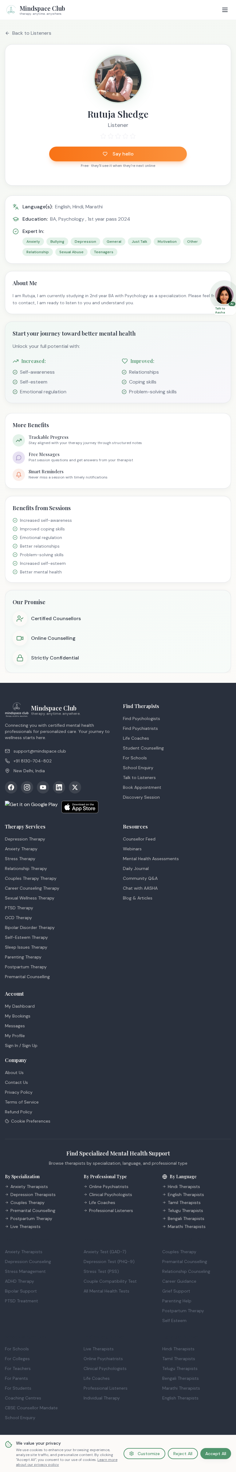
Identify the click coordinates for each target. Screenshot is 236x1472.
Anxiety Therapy (21, 849)
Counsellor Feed (139, 839)
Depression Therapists (33, 1194)
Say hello (123, 154)
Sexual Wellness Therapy (29, 898)
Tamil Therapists (184, 1202)
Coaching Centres (23, 1398)
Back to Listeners (31, 33)
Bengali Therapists (186, 1218)
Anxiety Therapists (29, 1186)
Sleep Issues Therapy (26, 947)
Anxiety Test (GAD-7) (105, 1251)
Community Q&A (140, 878)
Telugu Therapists (185, 1210)
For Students (18, 1388)
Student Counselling (143, 748)
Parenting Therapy (23, 957)
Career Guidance (179, 1281)
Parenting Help (176, 1301)
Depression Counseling (28, 1261)
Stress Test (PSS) (101, 1271)
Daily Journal (136, 868)
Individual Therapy (102, 1398)
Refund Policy (18, 1112)
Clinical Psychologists (110, 1194)
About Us (14, 1072)
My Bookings (17, 1016)
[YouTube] (43, 787)
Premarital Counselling (27, 976)
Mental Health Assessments (151, 858)
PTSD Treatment (21, 1301)
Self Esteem (174, 1320)
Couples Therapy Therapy (31, 878)
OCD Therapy (18, 917)
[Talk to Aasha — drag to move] (224, 295)
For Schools (135, 758)
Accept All (215, 1453)
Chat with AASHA (140, 888)
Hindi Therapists (184, 1186)
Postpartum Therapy (26, 967)
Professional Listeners (111, 1210)
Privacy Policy (19, 1092)
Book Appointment (142, 787)
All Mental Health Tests (106, 1291)
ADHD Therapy (19, 1281)
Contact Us (16, 1082)
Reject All (182, 1453)
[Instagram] (27, 787)
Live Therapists (25, 1226)
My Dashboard (20, 1006)
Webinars (132, 849)
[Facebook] (11, 787)
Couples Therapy (27, 1202)
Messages (15, 1026)
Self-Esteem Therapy (26, 937)
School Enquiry (138, 767)
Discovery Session (141, 797)
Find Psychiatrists (140, 728)
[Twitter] (75, 787)
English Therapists (186, 1194)
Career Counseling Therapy (32, 888)
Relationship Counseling (186, 1271)
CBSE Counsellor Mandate (31, 1408)
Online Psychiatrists (108, 1186)
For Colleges (17, 1358)
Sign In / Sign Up (21, 1045)
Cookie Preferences (30, 1121)
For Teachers (18, 1368)
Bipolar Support (21, 1291)
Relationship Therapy (26, 868)
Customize (149, 1453)
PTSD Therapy (19, 908)
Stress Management (25, 1271)
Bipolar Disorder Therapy (30, 927)
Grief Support (176, 1291)
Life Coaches (136, 738)
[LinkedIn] (59, 787)
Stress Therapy (20, 858)
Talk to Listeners (139, 777)
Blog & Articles (137, 898)
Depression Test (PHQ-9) (109, 1261)
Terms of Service (22, 1102)
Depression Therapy (25, 839)
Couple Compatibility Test (110, 1281)
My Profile (15, 1035)
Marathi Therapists (187, 1226)
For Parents (16, 1378)
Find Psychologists (141, 718)
